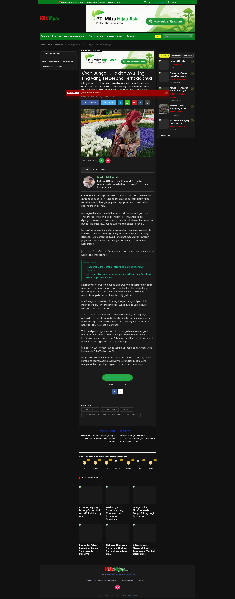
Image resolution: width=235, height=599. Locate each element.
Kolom (130, 36)
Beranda (45, 36)
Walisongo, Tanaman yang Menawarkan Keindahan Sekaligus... (114, 513)
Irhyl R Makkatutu (88, 97)
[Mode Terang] (150, 2)
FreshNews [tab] (164, 56)
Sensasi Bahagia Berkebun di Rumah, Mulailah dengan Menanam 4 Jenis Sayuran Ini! (137, 438)
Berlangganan (159, 2)
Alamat (102, 2)
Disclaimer (142, 580)
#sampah (59, 66)
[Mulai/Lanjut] (101, 160)
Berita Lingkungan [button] (74, 36)
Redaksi (111, 2)
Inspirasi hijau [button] (114, 36)
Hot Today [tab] (188, 56)
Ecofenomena (97, 36)
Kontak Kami (92, 2)
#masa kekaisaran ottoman (113, 415)
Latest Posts (99, 170)
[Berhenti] (108, 160)
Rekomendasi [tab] (177, 56)
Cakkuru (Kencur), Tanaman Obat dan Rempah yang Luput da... (117, 550)
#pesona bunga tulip (90, 409)
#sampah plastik (47, 66)
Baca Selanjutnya (115, 377)
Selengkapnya (164, 135)
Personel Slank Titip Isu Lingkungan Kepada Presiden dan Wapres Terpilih (98, 438)
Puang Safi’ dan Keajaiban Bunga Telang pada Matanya (88, 550)
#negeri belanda (133, 415)
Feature (57, 36)
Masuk (173, 2)
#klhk (44, 61)
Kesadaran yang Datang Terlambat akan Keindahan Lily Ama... (90, 512)
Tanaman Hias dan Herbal (55, 45)
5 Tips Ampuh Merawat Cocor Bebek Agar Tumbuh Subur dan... (144, 550)
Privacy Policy (127, 580)
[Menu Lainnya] (158, 36)
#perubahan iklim (54, 61)
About (86, 170)
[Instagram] (145, 2)
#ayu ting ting (127, 409)
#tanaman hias (68, 61)
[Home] (55, 18)
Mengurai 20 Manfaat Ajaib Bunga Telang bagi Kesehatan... (143, 512)
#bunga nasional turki (91, 415)
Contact (120, 2)
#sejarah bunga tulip (109, 409)
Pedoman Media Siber (107, 580)
